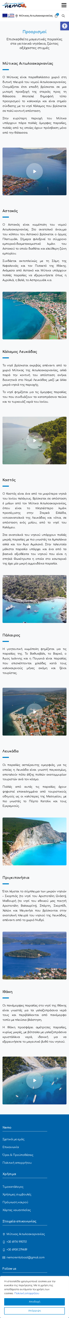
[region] (34, 1297)
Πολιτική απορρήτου (26, 1293)
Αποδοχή (34, 1302)
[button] (64, 26)
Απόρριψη (34, 1311)
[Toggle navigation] (64, 5)
